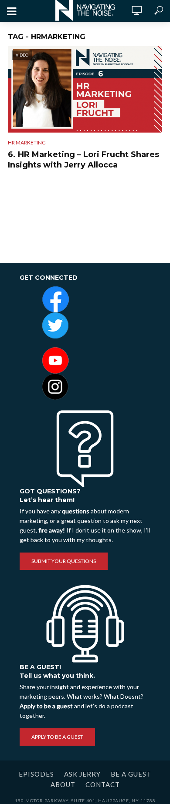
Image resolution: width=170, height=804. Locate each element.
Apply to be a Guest (57, 737)
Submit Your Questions (63, 561)
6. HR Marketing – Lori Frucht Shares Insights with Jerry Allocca (83, 160)
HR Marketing (27, 142)
